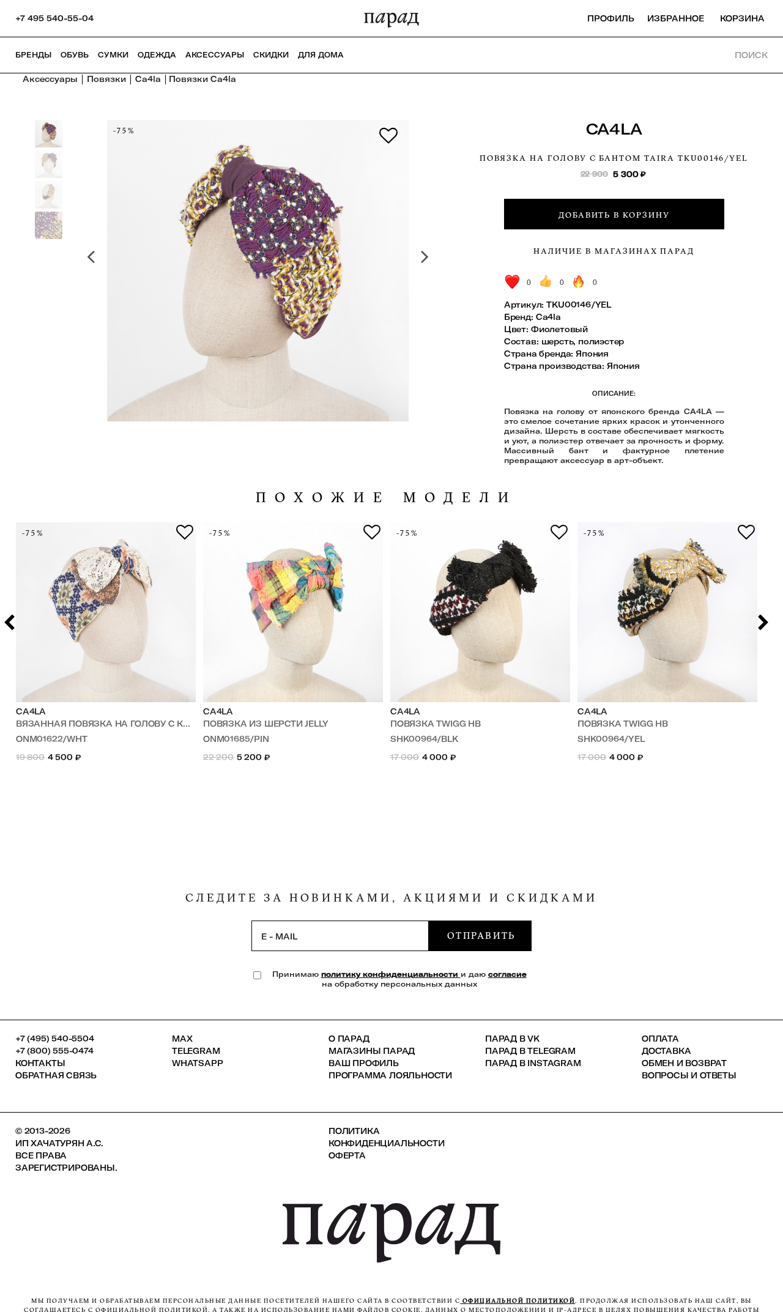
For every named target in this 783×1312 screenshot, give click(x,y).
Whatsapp (197, 1063)
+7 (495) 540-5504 (54, 1038)
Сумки (113, 54)
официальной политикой (517, 1301)
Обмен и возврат (684, 1063)
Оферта (347, 1155)
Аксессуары (214, 54)
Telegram (196, 1051)
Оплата (660, 1038)
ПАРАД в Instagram (533, 1063)
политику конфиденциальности (391, 974)
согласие (507, 974)
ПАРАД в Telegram (530, 1051)
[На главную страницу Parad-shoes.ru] (391, 18)
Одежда (157, 54)
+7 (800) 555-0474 (54, 1051)
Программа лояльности (390, 1075)
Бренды (33, 54)
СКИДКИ (271, 54)
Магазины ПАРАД (371, 1051)
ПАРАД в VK (512, 1038)
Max (182, 1038)
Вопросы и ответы (689, 1075)
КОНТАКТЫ (40, 1063)
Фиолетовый (559, 329)
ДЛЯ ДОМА (321, 54)
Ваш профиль (363, 1063)
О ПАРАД (348, 1038)
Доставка (666, 1051)
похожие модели (387, 497)
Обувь (75, 54)
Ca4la (614, 128)
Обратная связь (56, 1075)
